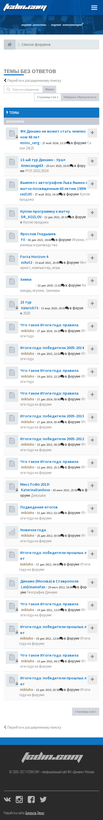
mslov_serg (30, 142)
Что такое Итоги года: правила (49, 324)
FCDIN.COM (25, 7)
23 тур (26, 302)
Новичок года (33, 529)
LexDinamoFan (33, 587)
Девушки (38, 495)
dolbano (28, 285)
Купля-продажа (35, 222)
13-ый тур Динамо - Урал (42, 159)
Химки (26, 279)
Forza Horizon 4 (34, 256)
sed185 (26, 194)
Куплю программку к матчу (45, 211)
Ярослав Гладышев (38, 233)
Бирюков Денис (35, 813)
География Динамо (42, 592)
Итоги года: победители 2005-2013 (52, 415)
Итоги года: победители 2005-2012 (52, 438)
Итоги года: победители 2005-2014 (52, 347)
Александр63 (32, 165)
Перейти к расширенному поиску (34, 80)
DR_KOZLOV (31, 216)
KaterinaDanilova (35, 489)
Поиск (50, 89)
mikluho (27, 330)
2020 (26, 313)
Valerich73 (29, 308)
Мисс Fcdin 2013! (35, 484)
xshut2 (26, 262)
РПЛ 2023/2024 (36, 170)
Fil (23, 239)
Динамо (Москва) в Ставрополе (49, 581)
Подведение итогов (39, 506)
